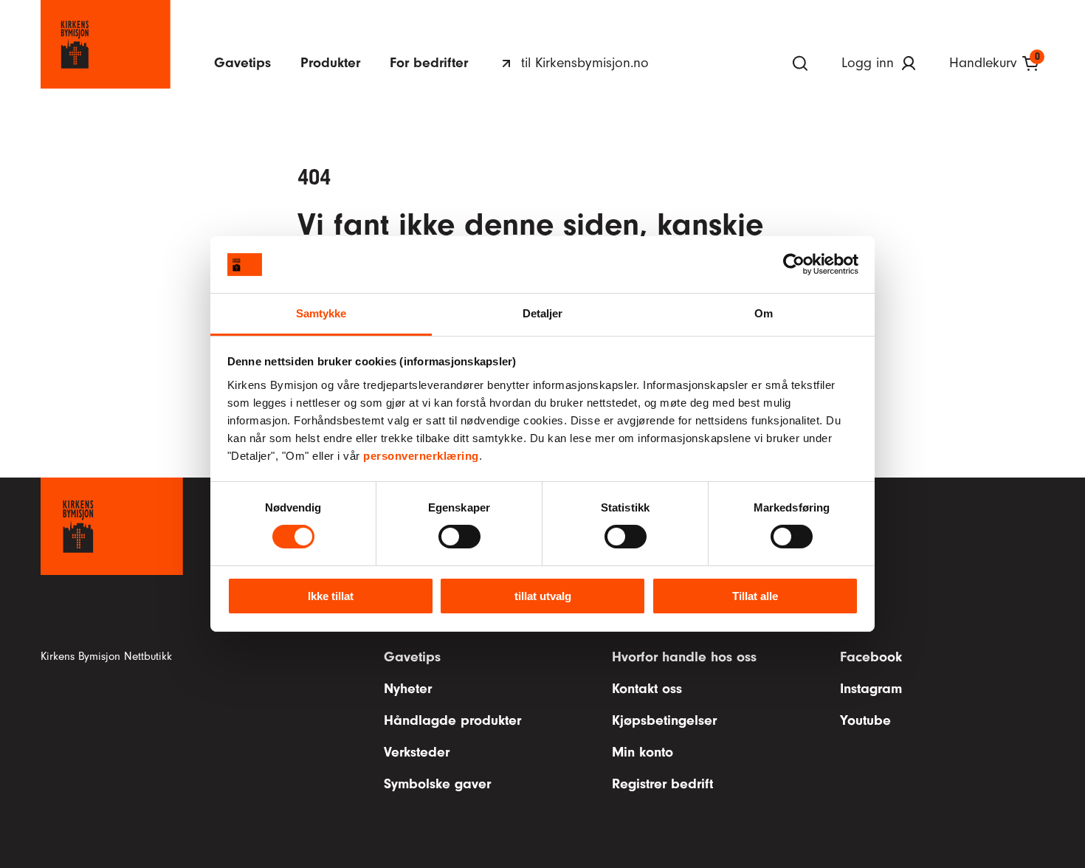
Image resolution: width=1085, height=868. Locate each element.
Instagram (871, 689)
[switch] (459, 536)
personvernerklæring (421, 456)
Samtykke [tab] (321, 313)
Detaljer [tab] (543, 313)
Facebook (871, 657)
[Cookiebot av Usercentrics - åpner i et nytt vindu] (793, 264)
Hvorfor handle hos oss (684, 657)
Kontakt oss (647, 689)
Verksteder (417, 752)
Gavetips (242, 63)
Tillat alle (755, 596)
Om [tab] (763, 313)
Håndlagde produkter (452, 720)
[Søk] (800, 63)
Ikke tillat (331, 596)
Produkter (330, 63)
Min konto (642, 752)
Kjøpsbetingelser (664, 720)
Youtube (865, 720)
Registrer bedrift (662, 784)
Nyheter (408, 689)
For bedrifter (429, 63)
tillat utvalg (542, 596)
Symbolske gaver (437, 784)
